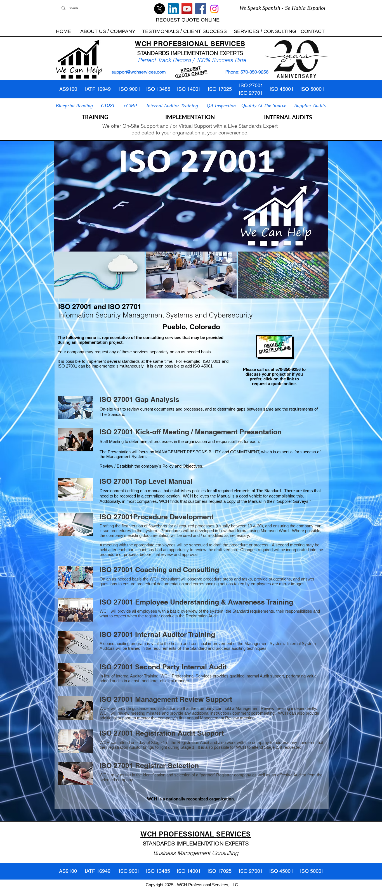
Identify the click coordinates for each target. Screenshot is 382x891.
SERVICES (228, 44)
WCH (143, 44)
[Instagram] (214, 8)
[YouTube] (186, 8)
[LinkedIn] (173, 8)
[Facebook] (200, 8)
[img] (99, 275)
